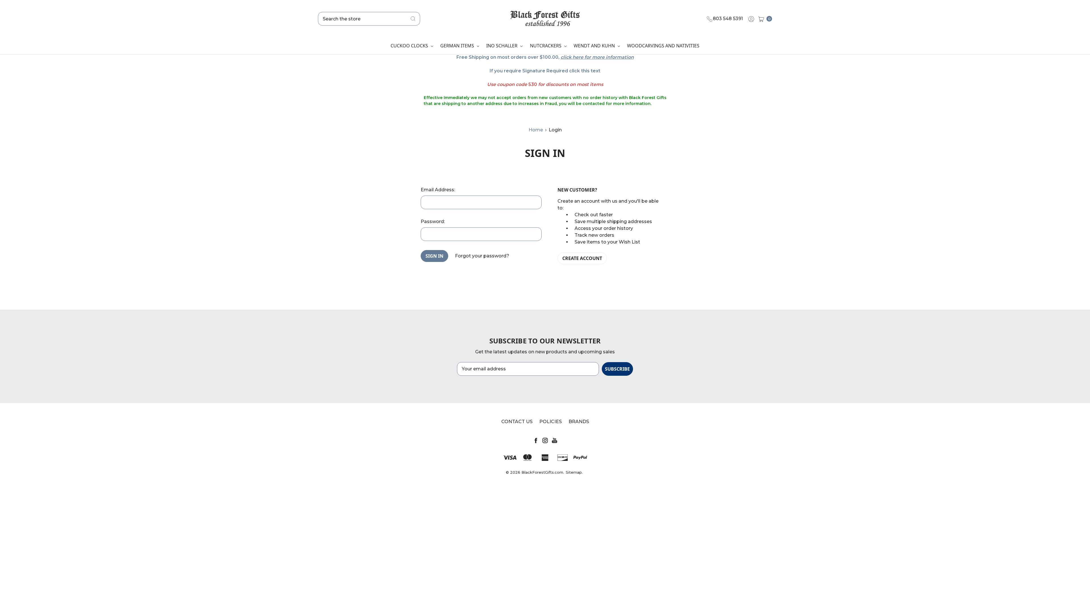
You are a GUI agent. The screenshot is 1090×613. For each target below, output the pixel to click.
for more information (609, 57)
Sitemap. (574, 472)
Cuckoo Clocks (410, 46)
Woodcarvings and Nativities (663, 46)
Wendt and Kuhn (595, 46)
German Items (457, 46)
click (566, 57)
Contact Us (517, 421)
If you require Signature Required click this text (545, 71)
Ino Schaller (502, 46)
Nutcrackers (546, 46)
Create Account (582, 258)
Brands (579, 421)
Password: (433, 221)
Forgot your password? (482, 256)
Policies (550, 421)
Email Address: (438, 189)
